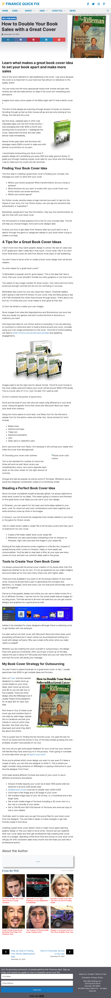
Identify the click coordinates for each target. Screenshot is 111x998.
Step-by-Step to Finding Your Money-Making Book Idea (23, 954)
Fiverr (13, 678)
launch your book (37, 754)
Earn (15, 11)
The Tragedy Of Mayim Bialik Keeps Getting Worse (37, 931)
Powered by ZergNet (67, 870)
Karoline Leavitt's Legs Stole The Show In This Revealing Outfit (61, 900)
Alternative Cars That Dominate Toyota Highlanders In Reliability (37, 900)
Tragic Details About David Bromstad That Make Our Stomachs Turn (12, 932)
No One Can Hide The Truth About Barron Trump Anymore (12, 900)
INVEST (28, 11)
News (73, 11)
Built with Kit (37, 996)
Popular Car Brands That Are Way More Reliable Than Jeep (62, 931)
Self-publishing (9, 18)
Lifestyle (57, 11)
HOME (5, 11)
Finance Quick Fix (23, 4)
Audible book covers (17, 790)
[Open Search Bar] (108, 10)
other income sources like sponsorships (31, 333)
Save (42, 11)
